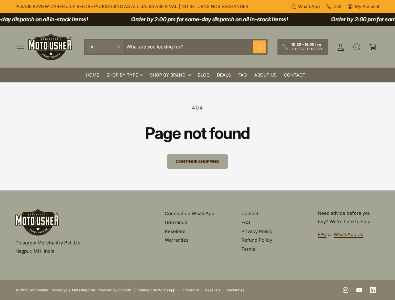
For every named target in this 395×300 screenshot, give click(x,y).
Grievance (176, 222)
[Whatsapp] (357, 47)
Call (337, 6)
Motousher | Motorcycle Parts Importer (62, 290)
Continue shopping (197, 161)
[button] (20, 47)
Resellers (175, 231)
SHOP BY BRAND (167, 74)
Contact (250, 213)
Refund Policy (256, 240)
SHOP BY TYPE (122, 74)
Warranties (177, 240)
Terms (248, 249)
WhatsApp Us (348, 234)
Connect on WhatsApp (189, 213)
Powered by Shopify (114, 290)
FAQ (245, 222)
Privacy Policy (256, 231)
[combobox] (196, 47)
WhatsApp (309, 6)
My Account (367, 6)
